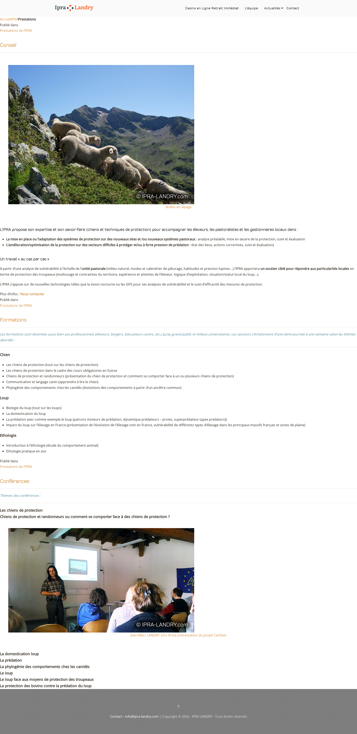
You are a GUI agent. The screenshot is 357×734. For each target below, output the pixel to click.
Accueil (5, 19)
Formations (13, 320)
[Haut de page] (178, 706)
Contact (293, 8)
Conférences (14, 481)
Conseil (8, 45)
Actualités (272, 8)
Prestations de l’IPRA (16, 30)
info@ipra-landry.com (142, 716)
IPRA (14, 19)
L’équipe (251, 8)
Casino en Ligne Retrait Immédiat (212, 8)
